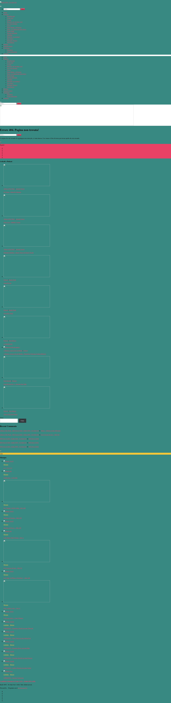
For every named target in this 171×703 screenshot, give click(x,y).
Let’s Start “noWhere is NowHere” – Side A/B (17, 578)
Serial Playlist (7, 283)
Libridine (9, 35)
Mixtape (6, 44)
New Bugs (10, 39)
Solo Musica (10, 42)
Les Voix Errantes (12, 24)
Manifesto (10, 50)
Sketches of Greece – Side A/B (12, 528)
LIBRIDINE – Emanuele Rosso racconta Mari (17, 648)
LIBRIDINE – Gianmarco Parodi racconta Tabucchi (18, 628)
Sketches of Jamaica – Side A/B (13, 518)
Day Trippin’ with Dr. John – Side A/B (14, 508)
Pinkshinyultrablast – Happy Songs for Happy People (19, 253)
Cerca (1, 418)
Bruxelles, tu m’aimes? (13, 37)
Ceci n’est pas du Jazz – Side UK (50, 435)
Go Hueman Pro (22, 688)
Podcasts (6, 14)
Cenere (9, 20)
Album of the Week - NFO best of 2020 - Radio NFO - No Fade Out (19, 431)
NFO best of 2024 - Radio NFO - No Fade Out (13, 439)
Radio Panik (10, 31)
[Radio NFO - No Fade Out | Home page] (8, 2)
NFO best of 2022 (33, 447)
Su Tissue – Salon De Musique (12, 192)
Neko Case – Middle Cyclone (12, 222)
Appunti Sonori (8, 46)
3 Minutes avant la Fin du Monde (13, 351)
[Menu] (0, 6)
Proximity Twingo (12, 41)
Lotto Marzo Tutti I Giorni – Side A (14, 538)
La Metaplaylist (8, 344)
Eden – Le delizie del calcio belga (16, 29)
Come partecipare (12, 52)
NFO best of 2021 (33, 443)
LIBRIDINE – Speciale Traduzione (14, 678)
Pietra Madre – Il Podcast (14, 27)
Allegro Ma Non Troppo (10, 414)
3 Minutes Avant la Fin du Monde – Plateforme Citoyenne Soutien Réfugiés (25, 354)
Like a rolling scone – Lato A (12, 608)
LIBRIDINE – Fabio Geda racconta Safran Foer (17, 638)
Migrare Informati (12, 33)
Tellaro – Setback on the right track (50, 431)
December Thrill (8, 313)
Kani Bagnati (11, 16)
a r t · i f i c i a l (8, 468)
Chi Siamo (7, 48)
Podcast (6, 280)
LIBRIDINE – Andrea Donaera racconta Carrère (17, 668)
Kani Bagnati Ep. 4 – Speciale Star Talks (15, 384)
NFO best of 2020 (33, 439)
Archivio (6, 54)
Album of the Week (9, 189)
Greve (9, 26)
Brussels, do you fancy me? (15, 22)
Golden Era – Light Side (10, 478)
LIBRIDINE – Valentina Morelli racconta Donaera (18, 658)
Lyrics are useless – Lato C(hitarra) (13, 618)
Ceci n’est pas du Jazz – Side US (13, 568)
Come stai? (10, 18)
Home (5, 12)
